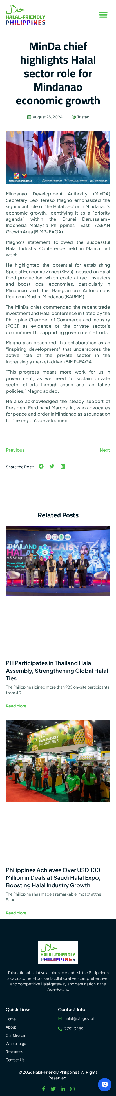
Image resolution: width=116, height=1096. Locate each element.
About (11, 1027)
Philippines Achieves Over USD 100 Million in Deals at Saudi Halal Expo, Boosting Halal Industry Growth (53, 877)
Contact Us (15, 1059)
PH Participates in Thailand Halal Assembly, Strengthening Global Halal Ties (57, 670)
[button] (103, 14)
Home (10, 1018)
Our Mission (15, 1035)
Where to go (16, 1043)
